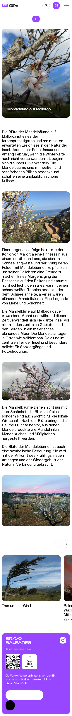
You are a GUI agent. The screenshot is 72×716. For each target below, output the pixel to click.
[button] (58, 544)
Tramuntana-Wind (16, 606)
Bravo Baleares (18, 641)
